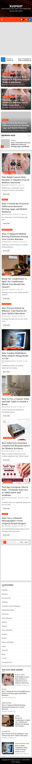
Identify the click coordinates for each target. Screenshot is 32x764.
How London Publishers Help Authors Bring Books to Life (15, 356)
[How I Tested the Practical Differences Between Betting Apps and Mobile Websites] (5, 143)
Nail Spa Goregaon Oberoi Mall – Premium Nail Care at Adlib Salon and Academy (15, 491)
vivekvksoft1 (7, 316)
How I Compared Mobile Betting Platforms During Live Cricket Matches (15, 236)
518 (21, 542)
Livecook (5, 451)
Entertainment (7, 618)
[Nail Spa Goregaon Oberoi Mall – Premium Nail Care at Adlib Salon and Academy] (16, 473)
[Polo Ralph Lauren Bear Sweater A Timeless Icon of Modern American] (16, 163)
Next (26, 542)
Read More (6, 194)
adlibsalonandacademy (10, 498)
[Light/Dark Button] (22, 19)
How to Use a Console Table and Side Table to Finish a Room (15, 402)
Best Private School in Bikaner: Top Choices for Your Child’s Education (14, 311)
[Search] (26, 19)
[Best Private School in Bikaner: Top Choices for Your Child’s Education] (16, 304)
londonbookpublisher (9, 361)
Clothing (5, 602)
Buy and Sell (6, 598)
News (19, 348)
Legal (4, 646)
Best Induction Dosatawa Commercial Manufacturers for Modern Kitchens (16, 446)
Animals (4, 590)
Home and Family (8, 642)
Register (29, 19)
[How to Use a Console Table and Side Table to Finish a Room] (16, 385)
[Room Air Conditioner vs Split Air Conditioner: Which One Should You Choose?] (16, 265)
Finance (4, 626)
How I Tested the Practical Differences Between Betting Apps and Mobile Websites (15, 125)
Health (4, 638)
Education (13, 348)
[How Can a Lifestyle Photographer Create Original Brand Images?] (16, 514)
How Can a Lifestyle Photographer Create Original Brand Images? (14, 521)
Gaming (4, 634)
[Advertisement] (16, 39)
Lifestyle (6, 274)
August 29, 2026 (16, 84)
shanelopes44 (7, 526)
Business (5, 73)
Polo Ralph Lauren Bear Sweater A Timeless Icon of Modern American (16, 79)
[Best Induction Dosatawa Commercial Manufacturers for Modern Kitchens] (16, 429)
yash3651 (6, 289)
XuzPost (16, 6)
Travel (4, 658)
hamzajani (7, 84)
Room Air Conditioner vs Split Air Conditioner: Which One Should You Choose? (14, 282)
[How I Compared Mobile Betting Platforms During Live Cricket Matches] (16, 229)
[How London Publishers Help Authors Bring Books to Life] (16, 339)
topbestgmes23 (8, 130)
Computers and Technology (11, 606)
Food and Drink (7, 630)
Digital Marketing (7, 230)
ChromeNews (26, 760)
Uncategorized (6, 304)
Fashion (12, 73)
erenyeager (6, 407)
